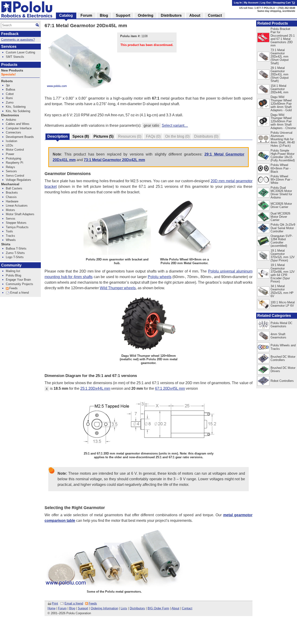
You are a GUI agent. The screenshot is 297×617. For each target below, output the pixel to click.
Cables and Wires (17, 124)
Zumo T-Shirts (15, 253)
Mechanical (10, 184)
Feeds (93, 603)
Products (9, 65)
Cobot (10, 94)
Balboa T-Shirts (16, 248)
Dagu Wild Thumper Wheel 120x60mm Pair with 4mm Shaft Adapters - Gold (281, 103)
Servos (10, 218)
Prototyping (13, 158)
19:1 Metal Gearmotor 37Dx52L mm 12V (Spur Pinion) (283, 255)
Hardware (12, 201)
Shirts (5, 244)
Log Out (266, 2)
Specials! (8, 74)
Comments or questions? (18, 39)
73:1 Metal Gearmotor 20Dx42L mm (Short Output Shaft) (280, 56)
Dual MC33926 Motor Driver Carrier (280, 217)
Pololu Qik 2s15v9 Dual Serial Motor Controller (283, 228)
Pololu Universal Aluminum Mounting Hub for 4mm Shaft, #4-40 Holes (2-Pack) (283, 139)
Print (55, 603)
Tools (9, 231)
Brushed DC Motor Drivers (283, 369)
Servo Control (15, 175)
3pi (8, 85)
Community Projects (19, 284)
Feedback (10, 34)
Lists (124, 608)
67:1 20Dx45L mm (170, 388)
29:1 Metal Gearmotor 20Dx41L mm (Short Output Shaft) (280, 74)
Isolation (11, 141)
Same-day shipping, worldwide (276, 11)
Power (10, 154)
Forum (62, 608)
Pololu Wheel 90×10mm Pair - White (281, 180)
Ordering (145, 15)
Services (8, 47)
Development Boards (20, 137)
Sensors (11, 171)
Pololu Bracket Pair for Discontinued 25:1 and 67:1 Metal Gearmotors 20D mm (283, 37)
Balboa (10, 89)
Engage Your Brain (18, 279)
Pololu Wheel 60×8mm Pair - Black (281, 168)
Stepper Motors (16, 222)
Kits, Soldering (16, 106)
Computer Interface (19, 128)
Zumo (9, 102)
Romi (9, 98)
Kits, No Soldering (18, 111)
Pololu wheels (159, 277)
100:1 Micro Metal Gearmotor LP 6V (283, 304)
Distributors (137, 608)
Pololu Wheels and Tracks (283, 347)
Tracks (10, 235)
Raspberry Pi (14, 162)
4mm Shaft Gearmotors (278, 335)
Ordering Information (104, 608)
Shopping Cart (282, 2)
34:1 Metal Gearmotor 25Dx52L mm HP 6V (282, 291)
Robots (7, 81)
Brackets (12, 192)
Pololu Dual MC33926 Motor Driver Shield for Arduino (281, 192)
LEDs (9, 145)
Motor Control (15, 149)
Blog (72, 608)
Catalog (66, 15)
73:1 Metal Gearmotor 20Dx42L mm (114, 160)
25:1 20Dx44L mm (95, 388)
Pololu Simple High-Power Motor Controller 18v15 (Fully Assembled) (283, 155)
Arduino (11, 119)
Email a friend (74, 603)
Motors (10, 210)
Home (51, 608)
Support (83, 608)
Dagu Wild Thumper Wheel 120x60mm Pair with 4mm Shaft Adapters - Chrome (283, 121)
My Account (251, 2)
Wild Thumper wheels (118, 288)
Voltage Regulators (18, 180)
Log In (238, 2)
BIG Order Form (158, 608)
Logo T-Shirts (15, 257)
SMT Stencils (15, 56)
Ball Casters (14, 188)
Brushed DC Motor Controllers (283, 358)
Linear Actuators (17, 205)
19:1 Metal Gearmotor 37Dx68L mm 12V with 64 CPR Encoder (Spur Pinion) (283, 273)
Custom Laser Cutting (20, 52)
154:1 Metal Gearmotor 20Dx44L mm (279, 89)
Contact (187, 608)
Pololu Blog (13, 275)
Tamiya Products (17, 227)
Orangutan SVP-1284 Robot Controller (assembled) (282, 240)
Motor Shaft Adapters (20, 214)
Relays (10, 167)
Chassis (11, 197)
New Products (12, 70)
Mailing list (13, 271)
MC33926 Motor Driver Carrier (281, 205)
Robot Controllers (282, 381)
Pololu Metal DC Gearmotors (281, 324)
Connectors (13, 132)
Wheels (11, 240)
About (175, 608)
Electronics (10, 115)
